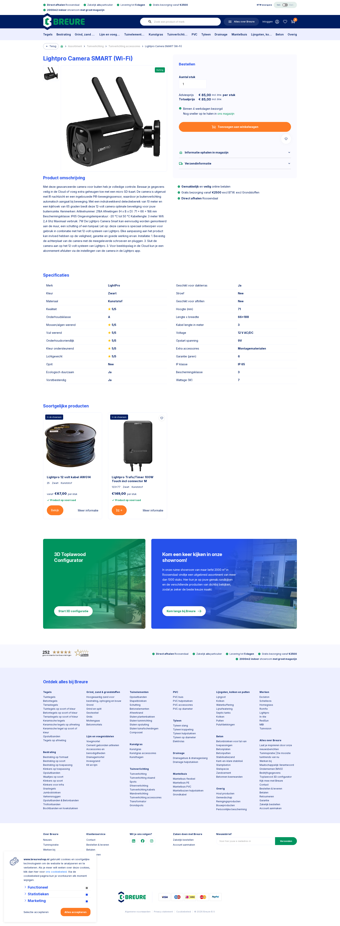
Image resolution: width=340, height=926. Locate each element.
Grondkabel (180, 794)
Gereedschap (224, 797)
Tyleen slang (180, 725)
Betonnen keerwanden (229, 776)
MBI (262, 724)
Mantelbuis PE (181, 782)
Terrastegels (50, 704)
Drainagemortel (95, 757)
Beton (280, 34)
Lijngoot (221, 696)
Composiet (136, 732)
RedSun (264, 720)
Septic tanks (223, 712)
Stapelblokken (138, 700)
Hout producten (225, 793)
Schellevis (266, 700)
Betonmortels (94, 724)
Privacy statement (163, 911)
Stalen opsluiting (139, 724)
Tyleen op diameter (184, 737)
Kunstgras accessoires (143, 753)
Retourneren (267, 796)
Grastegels (49, 788)
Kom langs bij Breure (181, 611)
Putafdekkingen (225, 724)
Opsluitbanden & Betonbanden (61, 800)
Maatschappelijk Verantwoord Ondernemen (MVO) (277, 766)
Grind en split (94, 708)
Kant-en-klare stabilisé (229, 761)
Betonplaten (223, 749)
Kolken (220, 700)
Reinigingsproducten (228, 801)
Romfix (264, 708)
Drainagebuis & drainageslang (190, 758)
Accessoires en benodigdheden (95, 751)
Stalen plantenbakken (142, 716)
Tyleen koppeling (183, 729)
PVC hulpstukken (183, 700)
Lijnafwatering (224, 708)
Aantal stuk (187, 77)
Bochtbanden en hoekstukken (60, 808)
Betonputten (223, 753)
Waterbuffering (225, 704)
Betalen (264, 792)
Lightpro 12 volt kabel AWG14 (69, 477)
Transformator (138, 801)
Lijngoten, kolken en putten (261, 34)
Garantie (264, 800)
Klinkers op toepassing (56, 768)
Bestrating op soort (54, 761)
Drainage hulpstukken (185, 762)
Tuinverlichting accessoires (124, 46)
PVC (194, 34)
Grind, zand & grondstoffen (85, 34)
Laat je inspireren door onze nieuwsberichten (276, 747)
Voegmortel (93, 741)
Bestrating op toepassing (57, 764)
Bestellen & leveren (271, 788)
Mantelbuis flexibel (184, 778)
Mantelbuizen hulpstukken (188, 790)
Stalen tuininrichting (141, 720)
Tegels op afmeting (54, 740)
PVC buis (178, 696)
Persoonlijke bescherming (231, 809)
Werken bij (266, 761)
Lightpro (264, 712)
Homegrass (266, 704)
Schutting (135, 704)
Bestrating (63, 34)
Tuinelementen (134, 34)
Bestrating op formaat (55, 757)
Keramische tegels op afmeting (61, 724)
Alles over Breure (270, 740)
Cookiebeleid (183, 911)
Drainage (221, 34)
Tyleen (206, 34)
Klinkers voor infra (53, 784)
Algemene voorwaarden (138, 911)
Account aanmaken (271, 808)
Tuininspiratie (51, 844)
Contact (264, 784)
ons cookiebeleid (56, 871)
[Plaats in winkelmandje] (119, 510)
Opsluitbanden (51, 736)
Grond (89, 704)
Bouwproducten (225, 805)
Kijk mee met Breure (271, 780)
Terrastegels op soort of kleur (60, 716)
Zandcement (223, 772)
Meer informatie (88, 510)
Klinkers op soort (53, 780)
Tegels (48, 34)
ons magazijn (225, 113)
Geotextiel (92, 712)
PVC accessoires (183, 704)
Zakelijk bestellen (270, 804)
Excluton (264, 696)
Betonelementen (139, 708)
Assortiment (75, 46)
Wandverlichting (139, 793)
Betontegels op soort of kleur (60, 712)
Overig (292, 34)
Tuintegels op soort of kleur (59, 708)
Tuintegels (49, 696)
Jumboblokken (52, 792)
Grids (89, 716)
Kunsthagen (136, 757)
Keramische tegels (54, 720)
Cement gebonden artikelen (102, 745)
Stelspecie (222, 768)
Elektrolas (178, 741)
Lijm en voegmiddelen (109, 34)
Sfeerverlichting (139, 785)
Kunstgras (156, 34)
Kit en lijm (91, 764)
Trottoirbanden (51, 804)
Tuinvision (265, 728)
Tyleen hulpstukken (184, 733)
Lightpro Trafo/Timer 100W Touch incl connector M (132, 479)
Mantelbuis (239, 34)
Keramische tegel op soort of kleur (60, 730)
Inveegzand (93, 761)
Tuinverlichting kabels (142, 789)
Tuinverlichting (177, 34)
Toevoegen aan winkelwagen (238, 126)
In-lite (263, 716)
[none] (150, 22)
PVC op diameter (183, 708)
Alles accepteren (76, 912)
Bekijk (55, 510)
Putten (220, 720)
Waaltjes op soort (53, 776)
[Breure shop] (64, 21)
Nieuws (47, 839)
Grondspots (136, 805)
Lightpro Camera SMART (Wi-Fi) (163, 46)
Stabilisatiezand (225, 757)
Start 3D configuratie (73, 611)
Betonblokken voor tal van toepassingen (231, 743)
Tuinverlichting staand (142, 777)
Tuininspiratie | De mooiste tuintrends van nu (275, 755)
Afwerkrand (136, 712)
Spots (133, 781)
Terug (52, 46)
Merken (264, 692)
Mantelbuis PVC (182, 786)
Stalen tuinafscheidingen (144, 728)
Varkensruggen (52, 796)
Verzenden (286, 841)
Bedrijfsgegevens (270, 772)
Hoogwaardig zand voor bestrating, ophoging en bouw (103, 698)
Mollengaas (93, 720)
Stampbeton (223, 764)
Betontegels (50, 700)
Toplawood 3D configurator (276, 776)
